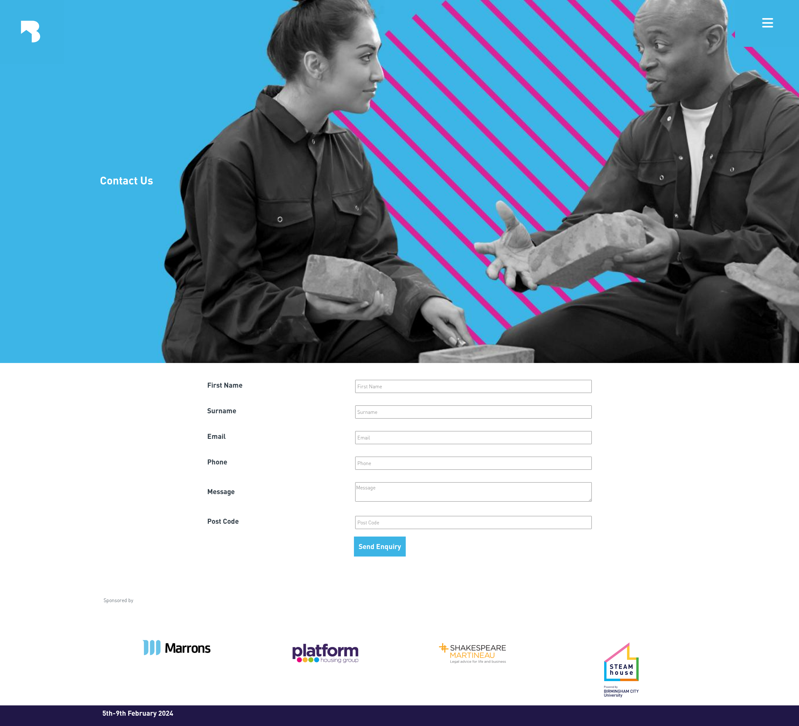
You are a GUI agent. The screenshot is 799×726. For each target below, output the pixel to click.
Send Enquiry (380, 546)
